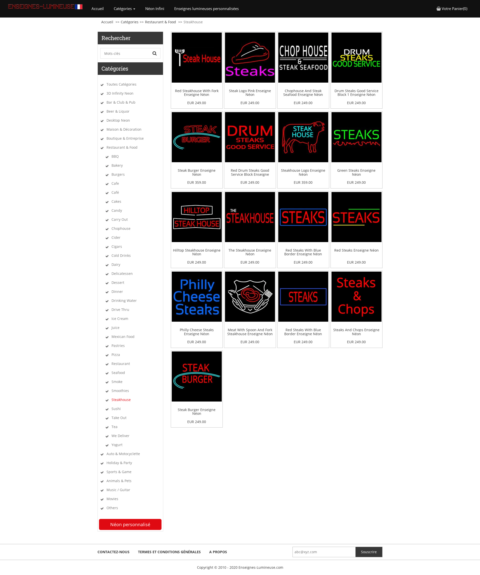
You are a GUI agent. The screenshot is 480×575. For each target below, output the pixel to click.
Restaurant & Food (160, 22)
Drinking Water (124, 300)
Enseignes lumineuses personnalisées (206, 8)
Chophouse (121, 228)
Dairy (116, 264)
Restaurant (121, 363)
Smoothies (120, 390)
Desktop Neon (118, 120)
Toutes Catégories (121, 84)
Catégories (129, 22)
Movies (112, 498)
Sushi (116, 408)
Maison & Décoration (124, 129)
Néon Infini (154, 8)
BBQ (115, 156)
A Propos (218, 551)
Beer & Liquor (118, 111)
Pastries (118, 345)
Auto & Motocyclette (123, 453)
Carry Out (120, 219)
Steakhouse (121, 399)
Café (115, 192)
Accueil (100, 8)
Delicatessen (122, 273)
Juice (116, 327)
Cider (116, 237)
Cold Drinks (121, 255)
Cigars (117, 246)
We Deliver (121, 435)
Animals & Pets (119, 480)
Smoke (117, 381)
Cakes (116, 201)
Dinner (117, 291)
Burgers (118, 174)
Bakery (117, 165)
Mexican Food (123, 336)
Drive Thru (120, 309)
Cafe (115, 183)
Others (112, 507)
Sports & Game (119, 471)
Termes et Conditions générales (169, 551)
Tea (115, 426)
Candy (117, 210)
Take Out (119, 417)
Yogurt (117, 444)
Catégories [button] (123, 8)
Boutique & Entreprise (125, 138)
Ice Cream (120, 318)
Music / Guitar (118, 489)
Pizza (116, 354)
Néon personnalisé (130, 524)
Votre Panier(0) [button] (454, 8)
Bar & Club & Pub (121, 102)
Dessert (118, 282)
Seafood (118, 372)
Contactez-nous (114, 551)
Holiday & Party (119, 462)
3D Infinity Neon (120, 93)
